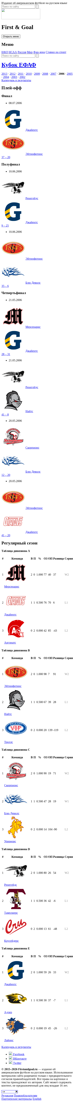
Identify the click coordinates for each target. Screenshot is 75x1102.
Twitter (16, 1063)
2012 (12, 73)
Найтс (29, 411)
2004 (6, 77)
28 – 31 (5, 354)
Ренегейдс (31, 198)
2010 (29, 73)
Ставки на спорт (56, 52)
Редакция (7, 1095)
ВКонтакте (19, 1058)
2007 (53, 73)
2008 (45, 73)
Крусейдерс (11, 940)
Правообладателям (25, 1095)
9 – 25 (5, 225)
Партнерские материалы (16, 1098)
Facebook (18, 1054)
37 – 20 (5, 157)
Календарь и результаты (16, 80)
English (37, 1098)
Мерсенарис (33, 326)
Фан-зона (39, 52)
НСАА (13, 52)
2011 (20, 73)
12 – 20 (5, 474)
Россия (22, 52)
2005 (70, 73)
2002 (22, 77)
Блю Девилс (33, 282)
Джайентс (31, 129)
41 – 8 (5, 414)
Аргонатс (10, 642)
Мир (30, 52)
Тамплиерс (11, 912)
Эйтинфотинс (34, 153)
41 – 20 (5, 535)
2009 (37, 73)
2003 (14, 77)
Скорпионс (32, 447)
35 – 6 (5, 286)
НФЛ (4, 52)
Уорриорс (10, 841)
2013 (4, 73)
